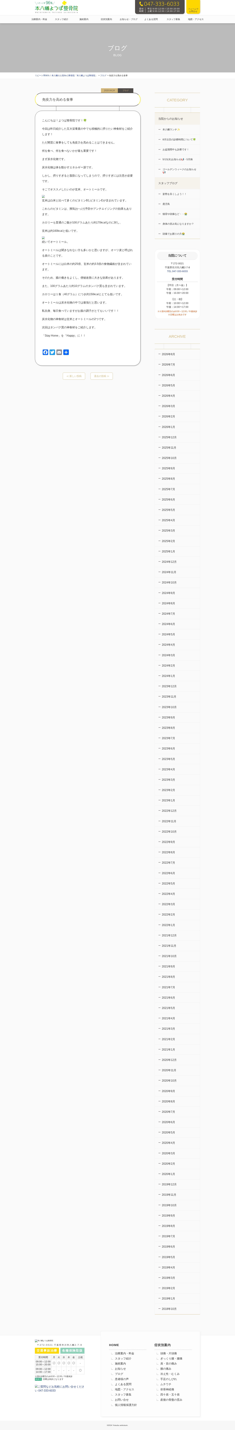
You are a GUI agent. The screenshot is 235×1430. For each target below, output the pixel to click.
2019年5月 (168, 1257)
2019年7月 (168, 1236)
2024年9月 (168, 593)
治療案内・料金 (39, 19)
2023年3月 (168, 779)
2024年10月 (169, 582)
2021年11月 (169, 945)
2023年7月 (168, 738)
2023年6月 (168, 748)
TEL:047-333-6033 (177, 271)
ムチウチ (165, 1384)
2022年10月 (169, 831)
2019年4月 (168, 1267)
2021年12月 (169, 935)
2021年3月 (168, 1028)
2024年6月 (168, 624)
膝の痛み (165, 1368)
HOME (114, 1345)
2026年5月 (168, 385)
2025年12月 (169, 437)
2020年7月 (168, 1111)
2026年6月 (168, 375)
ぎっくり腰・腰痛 (171, 1358)
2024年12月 (169, 561)
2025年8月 (168, 478)
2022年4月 (168, 893)
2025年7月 (168, 489)
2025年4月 (168, 520)
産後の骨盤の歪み (171, 1399)
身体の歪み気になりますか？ (178, 223)
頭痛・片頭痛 (168, 1353)
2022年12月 (169, 810)
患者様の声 (122, 1379)
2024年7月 (168, 613)
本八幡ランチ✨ (171, 129)
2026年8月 (168, 354)
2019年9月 (168, 1215)
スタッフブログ (168, 183)
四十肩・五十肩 (170, 1394)
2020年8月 (168, 1101)
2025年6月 (168, 499)
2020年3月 (168, 1153)
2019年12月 (169, 1184)
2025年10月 (169, 458)
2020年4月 (168, 1142)
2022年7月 (168, 862)
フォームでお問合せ (193, 10)
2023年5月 (168, 759)
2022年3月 (168, 904)
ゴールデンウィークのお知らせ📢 (179, 171)
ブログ (119, 1373)
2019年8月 (168, 1225)
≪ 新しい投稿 (74, 376)
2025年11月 (169, 447)
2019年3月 (168, 1277)
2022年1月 (168, 925)
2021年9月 (168, 966)
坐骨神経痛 (167, 1389)
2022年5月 (168, 883)
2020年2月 (168, 1163)
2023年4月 (168, 769)
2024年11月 (169, 572)
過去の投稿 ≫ (101, 376)
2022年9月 (168, 842)
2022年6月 (168, 873)
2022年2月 (168, 914)
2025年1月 (168, 551)
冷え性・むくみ (170, 1373)
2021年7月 (168, 987)
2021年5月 (168, 1008)
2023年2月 (168, 790)
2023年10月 (169, 707)
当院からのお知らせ (170, 118)
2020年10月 (169, 1080)
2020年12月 (169, 1059)
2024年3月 (168, 655)
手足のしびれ (168, 1379)
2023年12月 (169, 686)
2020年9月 (168, 1091)
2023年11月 (169, 696)
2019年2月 (168, 1288)
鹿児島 (166, 204)
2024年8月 (168, 603)
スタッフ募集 (173, 19)
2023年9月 (168, 717)
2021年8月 (168, 976)
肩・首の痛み (168, 1363)
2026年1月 (168, 427)
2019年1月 (168, 1298)
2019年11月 (169, 1194)
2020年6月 (168, 1122)
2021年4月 (168, 1018)
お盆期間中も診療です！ (175, 149)
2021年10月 (169, 956)
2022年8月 (168, 852)
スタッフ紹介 (61, 19)
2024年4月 (168, 644)
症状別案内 (106, 19)
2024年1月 (168, 675)
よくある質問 (151, 19)
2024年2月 (168, 665)
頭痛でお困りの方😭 (173, 233)
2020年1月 (168, 1174)
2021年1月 (168, 1049)
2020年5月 (168, 1132)
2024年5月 (168, 634)
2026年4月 (168, 395)
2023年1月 (168, 800)
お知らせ (120, 1368)
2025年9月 (168, 468)
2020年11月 (169, 1070)
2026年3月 (168, 406)
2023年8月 (168, 727)
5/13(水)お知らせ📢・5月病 (177, 159)
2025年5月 (168, 509)
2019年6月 (168, 1246)
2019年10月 (169, 1205)
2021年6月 (168, 997)
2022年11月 (169, 821)
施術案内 (83, 19)
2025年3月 (168, 530)
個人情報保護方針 (126, 1404)
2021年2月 (168, 1039)
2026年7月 (168, 364)
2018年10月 (169, 1308)
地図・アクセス (196, 19)
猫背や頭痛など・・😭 (174, 214)
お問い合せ (122, 1399)
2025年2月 (168, 541)
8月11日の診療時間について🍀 (179, 139)
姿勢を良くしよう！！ (174, 194)
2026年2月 (168, 416)
